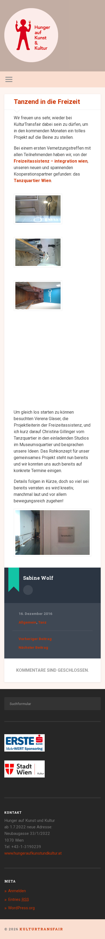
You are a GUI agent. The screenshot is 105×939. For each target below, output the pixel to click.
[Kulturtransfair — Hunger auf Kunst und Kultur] (31, 35)
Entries (18, 899)
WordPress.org (21, 907)
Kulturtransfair (41, 929)
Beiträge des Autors (28, 590)
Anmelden (17, 890)
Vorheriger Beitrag (35, 639)
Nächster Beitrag (33, 647)
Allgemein (27, 622)
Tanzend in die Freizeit (47, 102)
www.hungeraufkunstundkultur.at (33, 853)
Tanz (42, 622)
